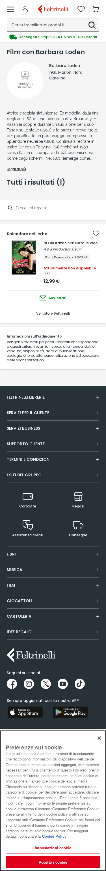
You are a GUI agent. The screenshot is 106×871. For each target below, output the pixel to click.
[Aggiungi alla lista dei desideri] (96, 233)
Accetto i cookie (53, 862)
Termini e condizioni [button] (29, 459)
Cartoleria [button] (19, 616)
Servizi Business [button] (23, 428)
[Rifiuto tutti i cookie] (99, 738)
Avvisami (56, 298)
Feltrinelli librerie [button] (26, 397)
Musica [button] (14, 569)
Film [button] (11, 585)
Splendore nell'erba (27, 234)
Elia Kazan (57, 243)
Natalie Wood (87, 243)
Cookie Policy (54, 836)
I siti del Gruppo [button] (24, 475)
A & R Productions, (58, 249)
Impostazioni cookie (53, 847)
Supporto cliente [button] (26, 444)
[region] (53, 800)
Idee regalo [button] (19, 632)
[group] (53, 37)
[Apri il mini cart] (95, 9)
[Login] (25, 9)
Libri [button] (11, 554)
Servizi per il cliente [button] (28, 413)
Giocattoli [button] (19, 601)
